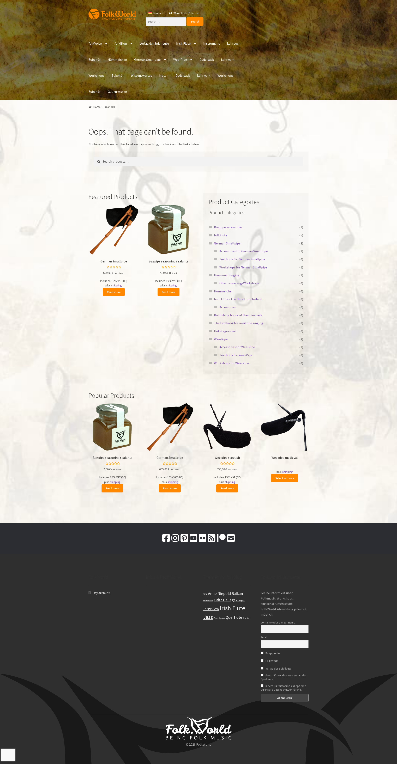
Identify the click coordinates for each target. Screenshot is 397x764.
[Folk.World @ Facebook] (166, 538)
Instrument (211, 43)
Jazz (208, 617)
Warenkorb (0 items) (185, 13)
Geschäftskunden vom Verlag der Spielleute (283, 677)
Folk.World (272, 661)
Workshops (96, 75)
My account (102, 593)
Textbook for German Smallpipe (242, 259)
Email (264, 637)
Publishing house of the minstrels (238, 315)
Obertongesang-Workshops (239, 283)
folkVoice (95, 43)
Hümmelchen (117, 59)
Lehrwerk (227, 59)
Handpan (240, 600)
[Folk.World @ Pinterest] (184, 538)
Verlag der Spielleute (154, 43)
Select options (284, 478)
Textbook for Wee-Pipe (235, 355)
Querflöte (234, 617)
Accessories (227, 307)
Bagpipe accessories (228, 227)
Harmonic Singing (226, 275)
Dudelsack (207, 59)
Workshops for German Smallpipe (243, 267)
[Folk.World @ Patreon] (221, 538)
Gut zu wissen (117, 91)
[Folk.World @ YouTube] (193, 538)
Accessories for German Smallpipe (243, 251)
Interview (211, 608)
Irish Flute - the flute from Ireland (238, 299)
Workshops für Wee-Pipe (231, 363)
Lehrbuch (233, 43)
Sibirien (246, 618)
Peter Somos (219, 618)
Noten (163, 75)
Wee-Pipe (180, 59)
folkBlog (120, 43)
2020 (205, 594)
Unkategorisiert (225, 331)
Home (97, 107)
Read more (114, 292)
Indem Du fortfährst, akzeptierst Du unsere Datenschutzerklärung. (283, 687)
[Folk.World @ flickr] (202, 538)
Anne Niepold (219, 593)
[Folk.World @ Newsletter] (231, 538)
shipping (116, 285)
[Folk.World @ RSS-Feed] (211, 538)
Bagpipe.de (272, 653)
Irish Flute (183, 43)
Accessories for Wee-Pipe (237, 347)
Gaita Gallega (225, 599)
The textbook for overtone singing (238, 323)
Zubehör (94, 59)
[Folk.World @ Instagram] (175, 538)
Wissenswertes (141, 75)
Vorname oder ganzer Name (278, 622)
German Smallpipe (147, 59)
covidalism (208, 600)
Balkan (237, 593)
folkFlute (220, 235)
